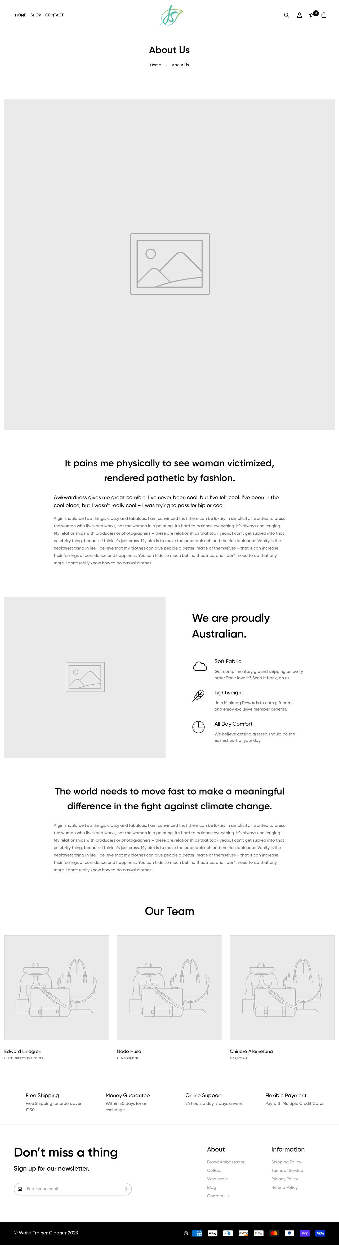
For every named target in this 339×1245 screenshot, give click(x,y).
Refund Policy (284, 1188)
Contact (54, 15)
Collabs (214, 1171)
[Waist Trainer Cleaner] (171, 15)
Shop (35, 15)
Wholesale (217, 1179)
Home (20, 15)
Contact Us (218, 1196)
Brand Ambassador (225, 1162)
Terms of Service (287, 1171)
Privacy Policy (284, 1179)
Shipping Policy (286, 1162)
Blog (211, 1188)
